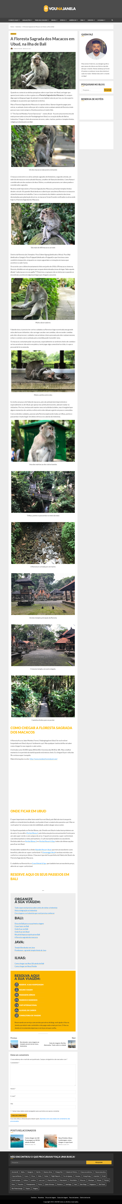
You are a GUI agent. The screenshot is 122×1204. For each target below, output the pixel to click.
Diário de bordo (85, 1197)
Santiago (68, 1184)
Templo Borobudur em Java (25, 947)
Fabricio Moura (17, 48)
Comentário (14, 1063)
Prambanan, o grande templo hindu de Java (30, 950)
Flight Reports (55, 1176)
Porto (40, 1184)
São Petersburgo (17, 1188)
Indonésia (13, 33)
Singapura (92, 1184)
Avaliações (26, 20)
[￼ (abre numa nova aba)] (30, 991)
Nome (13, 1089)
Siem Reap (83, 1184)
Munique (91, 1180)
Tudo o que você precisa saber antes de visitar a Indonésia (36, 908)
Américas (72, 20)
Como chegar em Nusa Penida (26, 966)
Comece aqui (13, 20)
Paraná (106, 1180)
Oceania (101, 20)
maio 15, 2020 (63, 1144)
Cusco (26, 1176)
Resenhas (41, 1197)
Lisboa (25, 1180)
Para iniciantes (74, 1197)
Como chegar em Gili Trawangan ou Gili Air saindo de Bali (32, 1140)
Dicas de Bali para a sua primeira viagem (29, 923)
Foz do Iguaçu (67, 1176)
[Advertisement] (96, 135)
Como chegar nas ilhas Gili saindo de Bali (29, 963)
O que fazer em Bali (22, 926)
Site (11, 1104)
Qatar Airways (49, 1184)
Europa (90, 20)
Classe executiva (100, 1172)
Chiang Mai (59, 1172)
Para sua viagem (41, 20)
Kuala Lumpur (16, 1180)
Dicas (33, 1176)
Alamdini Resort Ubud (43, 850)
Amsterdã (15, 1172)
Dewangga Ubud (48, 852)
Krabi (104, 1176)
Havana (77, 1176)
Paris (13, 1184)
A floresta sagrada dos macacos (26, 937)
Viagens (35, 1188)
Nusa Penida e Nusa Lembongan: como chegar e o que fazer (65, 1140)
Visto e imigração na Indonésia (26, 910)
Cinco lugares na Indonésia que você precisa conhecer (35, 913)
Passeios (20, 1184)
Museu (99, 1180)
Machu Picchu (52, 1180)
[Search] (112, 20)
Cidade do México (71, 1172)
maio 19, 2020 (29, 1144)
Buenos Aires (48, 1172)
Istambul (96, 1176)
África (62, 20)
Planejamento (30, 1184)
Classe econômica (86, 1172)
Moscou (82, 1180)
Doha (39, 1176)
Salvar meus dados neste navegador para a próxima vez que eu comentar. (35, 1111)
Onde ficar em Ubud (22, 932)
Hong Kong (87, 1176)
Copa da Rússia (16, 1176)
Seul (75, 1184)
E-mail (13, 1096)
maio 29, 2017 (27, 48)
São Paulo (102, 1184)
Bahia (23, 1172)
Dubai (46, 1176)
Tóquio (27, 1188)
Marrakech (63, 1180)
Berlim (38, 1172)
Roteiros (60, 1184)
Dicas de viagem (50, 1197)
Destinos (34, 1197)
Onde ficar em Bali (21, 929)
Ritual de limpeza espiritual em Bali (27, 934)
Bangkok (30, 1172)
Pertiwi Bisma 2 (32, 833)
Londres (33, 1180)
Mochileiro (73, 1180)
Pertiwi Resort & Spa (47, 841)
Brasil (53, 20)
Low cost (42, 1180)
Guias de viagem (62, 1197)
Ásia (81, 20)
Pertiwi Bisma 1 (31, 841)
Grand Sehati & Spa (39, 863)
